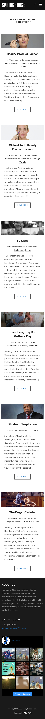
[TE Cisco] (22, 228)
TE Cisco (22, 240)
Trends (22, 67)
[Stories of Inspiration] (22, 411)
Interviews (22, 247)
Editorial (9, 63)
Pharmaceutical (21, 522)
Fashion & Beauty (20, 63)
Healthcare (12, 346)
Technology (34, 63)
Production (33, 247)
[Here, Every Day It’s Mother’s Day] (22, 319)
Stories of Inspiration (22, 424)
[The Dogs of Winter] (22, 499)
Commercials (15, 60)
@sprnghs (16, 640)
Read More (22, 109)
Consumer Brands (29, 60)
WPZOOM (28, 713)
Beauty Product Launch (22, 54)
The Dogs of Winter (22, 512)
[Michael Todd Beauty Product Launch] (22, 132)
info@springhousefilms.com (14, 628)
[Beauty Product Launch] (22, 41)
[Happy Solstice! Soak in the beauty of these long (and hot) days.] (8, 682)
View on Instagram (24, 694)
